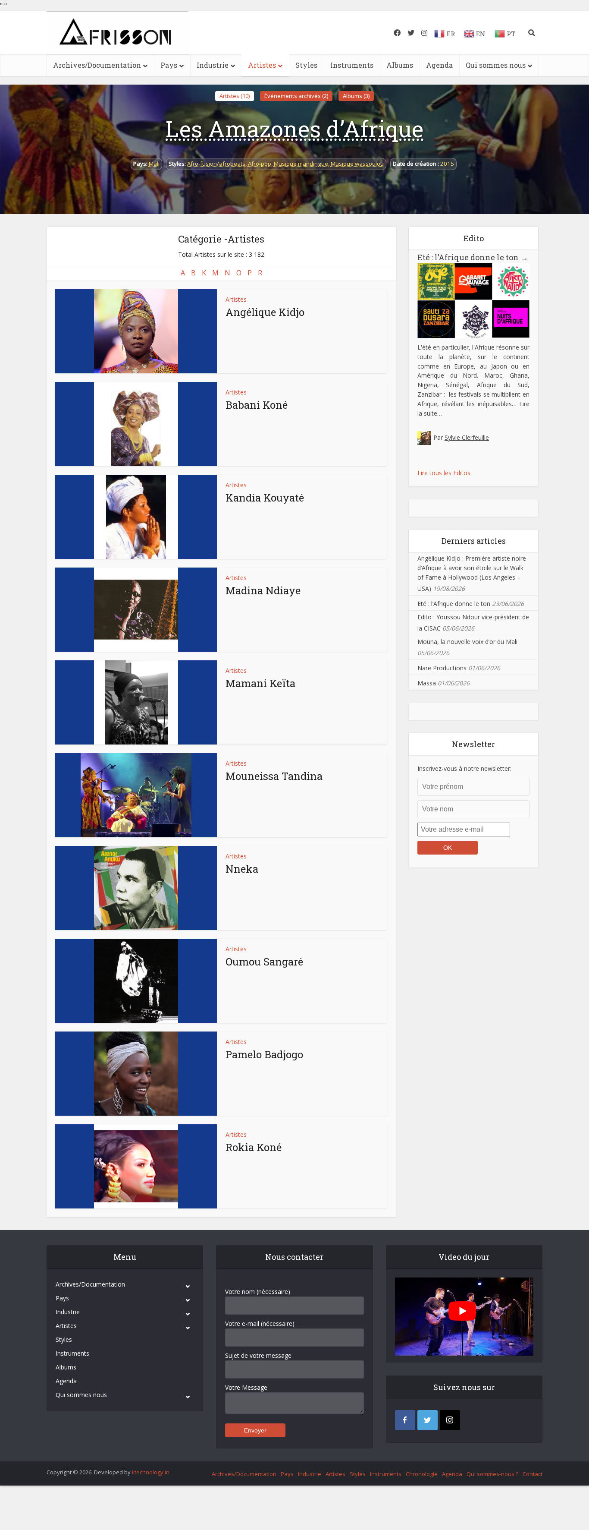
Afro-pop (259, 163)
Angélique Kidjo (265, 312)
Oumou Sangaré (264, 961)
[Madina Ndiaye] (136, 610)
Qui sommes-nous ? (492, 1474)
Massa (426, 683)
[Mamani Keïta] (136, 702)
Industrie (213, 64)
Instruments (351, 64)
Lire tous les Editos (443, 473)
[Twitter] (427, 1420)
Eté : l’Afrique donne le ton (472, 257)
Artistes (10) (234, 96)
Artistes (262, 64)
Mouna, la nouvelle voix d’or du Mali (467, 641)
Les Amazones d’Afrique (294, 128)
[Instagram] (450, 1420)
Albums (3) (356, 96)
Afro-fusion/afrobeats (216, 163)
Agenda (439, 64)
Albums (399, 64)
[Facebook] (405, 1420)
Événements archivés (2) (296, 96)
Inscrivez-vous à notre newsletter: (464, 768)
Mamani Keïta (260, 683)
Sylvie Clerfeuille (467, 437)
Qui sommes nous (496, 64)
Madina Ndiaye (263, 590)
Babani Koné (257, 405)
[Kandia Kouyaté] (136, 517)
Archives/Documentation (97, 64)
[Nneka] (136, 888)
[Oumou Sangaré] (136, 981)
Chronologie (422, 1474)
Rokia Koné (254, 1147)
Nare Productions (442, 668)
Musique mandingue (301, 163)
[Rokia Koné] (136, 1166)
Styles (306, 64)
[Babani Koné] (136, 424)
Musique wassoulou (357, 163)
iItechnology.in (150, 1472)
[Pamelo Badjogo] (136, 1074)
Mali (154, 163)
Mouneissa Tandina (274, 776)
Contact (532, 1474)
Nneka (242, 869)
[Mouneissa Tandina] (136, 795)
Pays (168, 64)
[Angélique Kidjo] (136, 331)
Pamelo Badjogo (264, 1054)
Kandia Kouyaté (265, 498)
